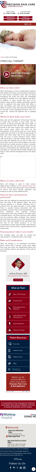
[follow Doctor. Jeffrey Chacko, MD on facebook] (10, 468)
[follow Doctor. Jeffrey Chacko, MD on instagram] (24, 468)
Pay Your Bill (25, 19)
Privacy (14, 449)
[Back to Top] (33, 469)
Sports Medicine (18, 324)
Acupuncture (17, 301)
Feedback (25, 449)
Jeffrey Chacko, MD (18, 274)
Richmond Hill (13, 427)
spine (4, 188)
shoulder (24, 186)
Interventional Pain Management (19, 316)
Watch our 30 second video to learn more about (18, 381)
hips (34, 186)
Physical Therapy (19, 330)
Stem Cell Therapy (19, 294)
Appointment (11, 17)
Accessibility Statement (22, 451)
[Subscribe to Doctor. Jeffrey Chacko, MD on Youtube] (21, 468)
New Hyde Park (14, 436)
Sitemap (19, 449)
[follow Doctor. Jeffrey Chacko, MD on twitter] (17, 468)
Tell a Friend (3, 451)
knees (30, 186)
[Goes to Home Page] (18, 7)
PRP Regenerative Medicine (19, 308)
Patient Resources (18, 337)
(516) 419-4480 (24, 13)
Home (3, 57)
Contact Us (25, 17)
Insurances (10, 19)
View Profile (18, 280)
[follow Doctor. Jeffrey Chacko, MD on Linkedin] (14, 468)
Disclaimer (8, 449)
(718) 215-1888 (10, 13)
